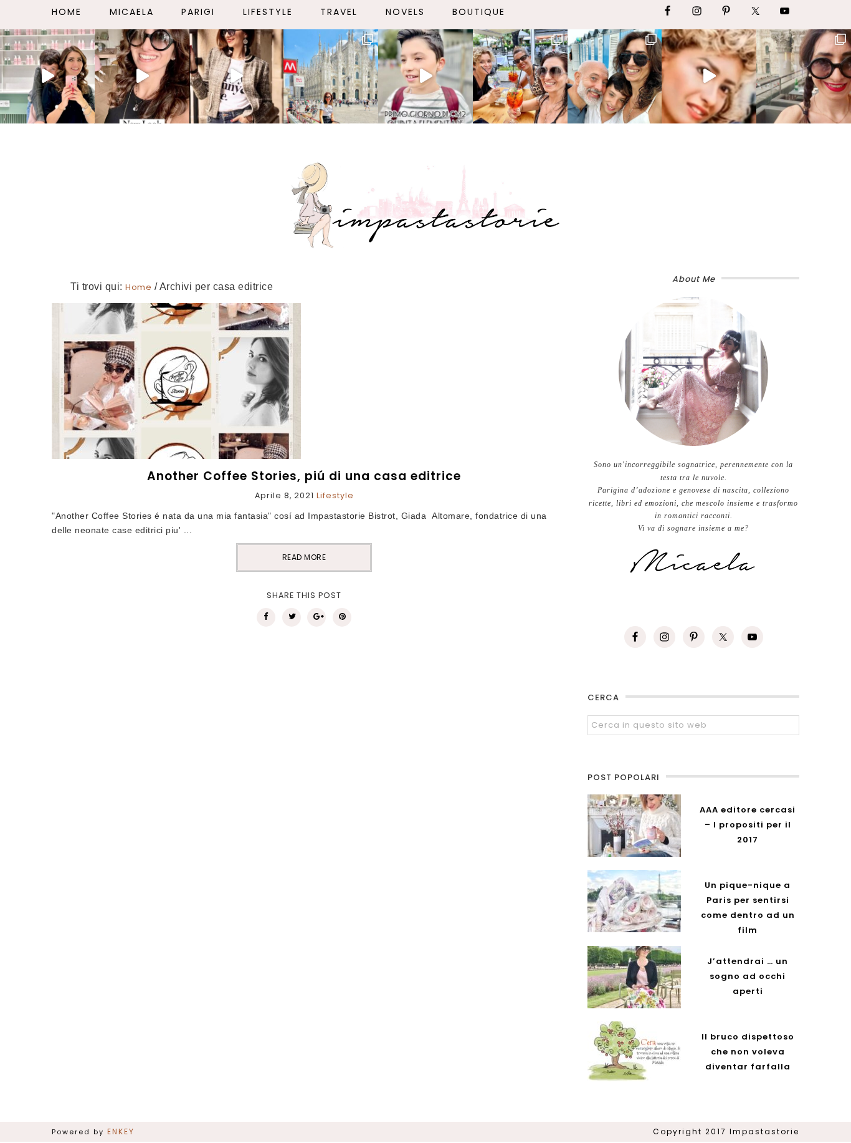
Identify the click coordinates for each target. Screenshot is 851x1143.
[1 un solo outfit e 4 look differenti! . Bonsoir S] (236, 76)
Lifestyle (335, 495)
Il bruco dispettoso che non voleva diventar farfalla (747, 1052)
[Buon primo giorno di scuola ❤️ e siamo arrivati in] (425, 76)
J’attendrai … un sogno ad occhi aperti (747, 976)
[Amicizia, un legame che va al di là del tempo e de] (520, 76)
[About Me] (693, 371)
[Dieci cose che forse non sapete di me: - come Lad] (330, 76)
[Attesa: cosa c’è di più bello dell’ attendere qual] (803, 76)
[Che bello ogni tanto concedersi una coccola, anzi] (47, 76)
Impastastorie (425, 202)
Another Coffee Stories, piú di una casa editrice (304, 476)
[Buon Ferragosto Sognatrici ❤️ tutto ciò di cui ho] (615, 76)
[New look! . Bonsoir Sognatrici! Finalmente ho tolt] (142, 76)
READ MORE (304, 557)
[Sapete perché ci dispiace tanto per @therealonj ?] (709, 76)
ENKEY (121, 1131)
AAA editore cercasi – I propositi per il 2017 (748, 825)
